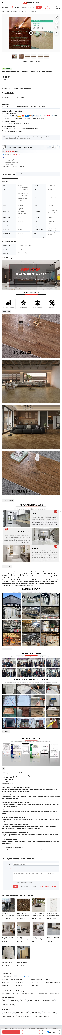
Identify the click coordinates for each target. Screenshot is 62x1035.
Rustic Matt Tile (20, 979)
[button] (55, 177)
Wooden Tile (19, 985)
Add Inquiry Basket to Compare (31, 61)
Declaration (47, 1028)
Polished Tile (14, 1000)
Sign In (4, 166)
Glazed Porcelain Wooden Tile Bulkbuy (46, 1020)
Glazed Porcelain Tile (33, 1000)
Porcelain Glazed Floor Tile (24, 1016)
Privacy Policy (55, 1028)
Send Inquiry (31, 1032)
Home (3, 11)
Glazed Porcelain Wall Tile (9, 1020)
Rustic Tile (5, 1000)
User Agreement (40, 1028)
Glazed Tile (33, 11)
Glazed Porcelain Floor (8, 1016)
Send (15, 886)
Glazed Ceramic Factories (49, 1012)
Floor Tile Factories (7, 1012)
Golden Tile (19, 982)
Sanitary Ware (34, 982)
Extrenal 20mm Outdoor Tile (53, 982)
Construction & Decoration (12, 11)
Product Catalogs (24, 976)
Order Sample (27, 88)
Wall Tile (23, 1000)
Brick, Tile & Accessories (24, 11)
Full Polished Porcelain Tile (8, 979)
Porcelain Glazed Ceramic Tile (41, 1016)
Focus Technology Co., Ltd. (20, 1028)
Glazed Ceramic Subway (48, 1000)
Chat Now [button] (52, 1032)
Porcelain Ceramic (35, 1012)
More (3, 1023)
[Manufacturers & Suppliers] (31, 2)
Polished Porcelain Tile (7, 982)
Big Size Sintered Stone (36, 979)
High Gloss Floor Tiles (8, 1004)
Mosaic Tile (34, 985)
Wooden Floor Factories (22, 1012)
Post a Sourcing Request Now (48, 886)
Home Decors (5, 985)
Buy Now (11, 1032)
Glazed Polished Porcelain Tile (26, 1020)
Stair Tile (48, 979)
